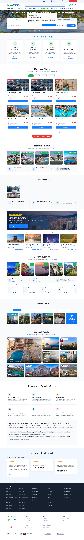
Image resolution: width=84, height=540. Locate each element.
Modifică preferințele (32, 25)
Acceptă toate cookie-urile (49, 25)
